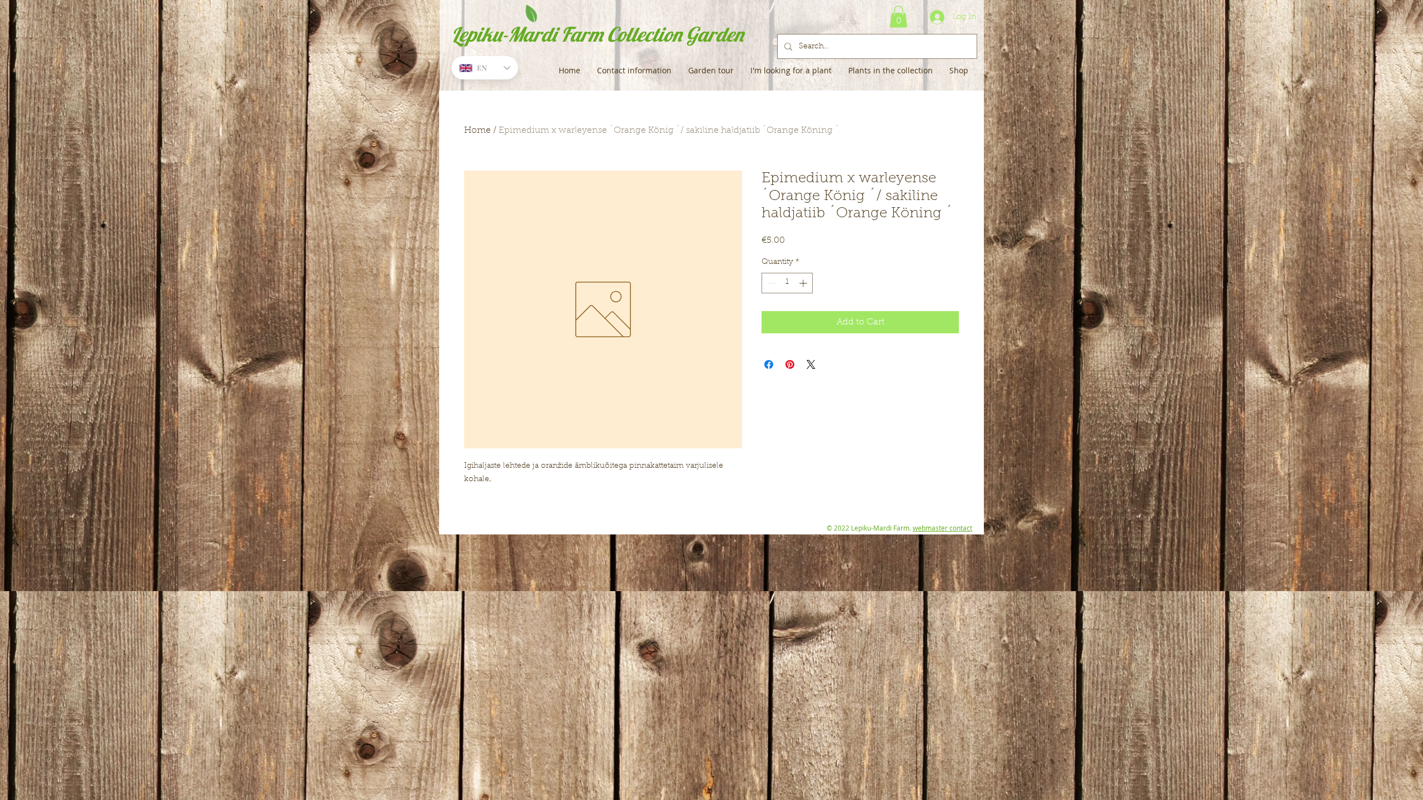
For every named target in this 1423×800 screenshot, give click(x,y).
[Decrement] (770, 283)
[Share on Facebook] (768, 364)
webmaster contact (942, 527)
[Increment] (804, 283)
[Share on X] (811, 364)
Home (477, 130)
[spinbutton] (787, 283)
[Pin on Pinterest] (790, 364)
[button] (898, 16)
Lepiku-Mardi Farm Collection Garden (597, 34)
